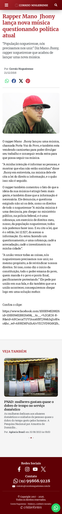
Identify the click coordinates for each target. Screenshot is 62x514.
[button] (6, 5)
